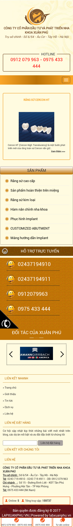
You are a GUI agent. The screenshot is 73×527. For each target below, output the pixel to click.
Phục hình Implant (24, 219)
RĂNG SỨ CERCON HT (36, 99)
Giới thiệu (10, 394)
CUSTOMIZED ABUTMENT (30, 228)
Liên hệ (9, 413)
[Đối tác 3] (36, 353)
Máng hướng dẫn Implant (29, 238)
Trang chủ (10, 387)
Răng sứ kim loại (22, 200)
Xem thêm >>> (58, 151)
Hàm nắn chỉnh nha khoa (29, 209)
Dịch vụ (9, 407)
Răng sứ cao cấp (22, 181)
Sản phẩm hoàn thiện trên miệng (34, 190)
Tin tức (9, 400)
